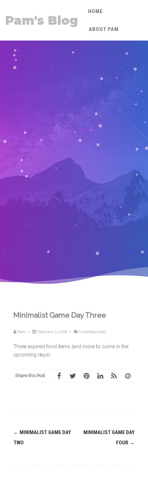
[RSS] (114, 376)
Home (95, 11)
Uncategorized (92, 331)
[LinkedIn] (100, 376)
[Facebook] (59, 376)
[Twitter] (73, 376)
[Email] (128, 376)
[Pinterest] (86, 376)
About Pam (104, 29)
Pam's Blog (41, 20)
